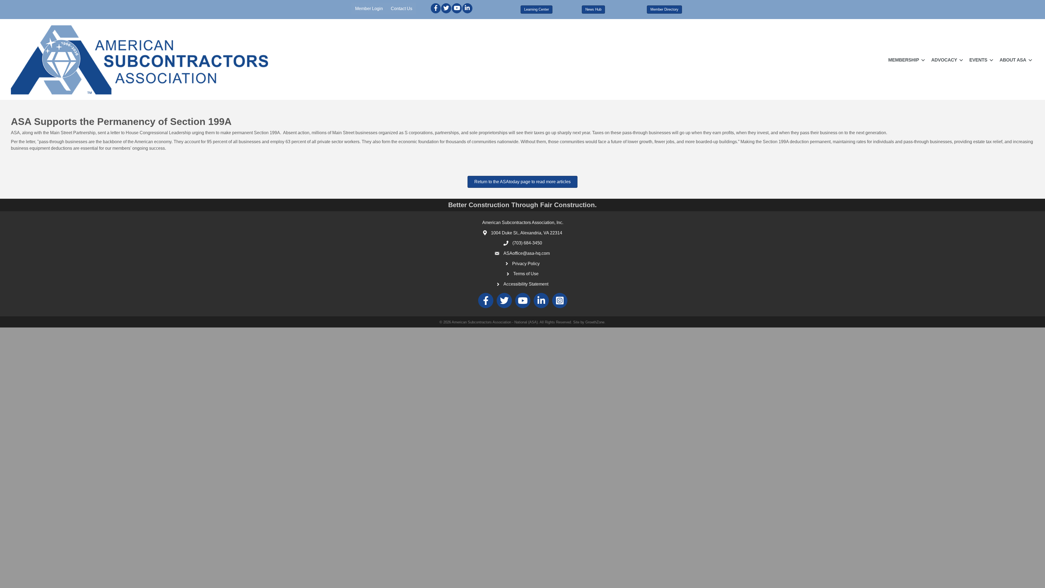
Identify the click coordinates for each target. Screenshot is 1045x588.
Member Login (369, 8)
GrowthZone (594, 322)
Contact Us (401, 8)
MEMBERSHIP (903, 60)
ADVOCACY (944, 60)
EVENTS (978, 60)
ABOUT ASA (1013, 60)
